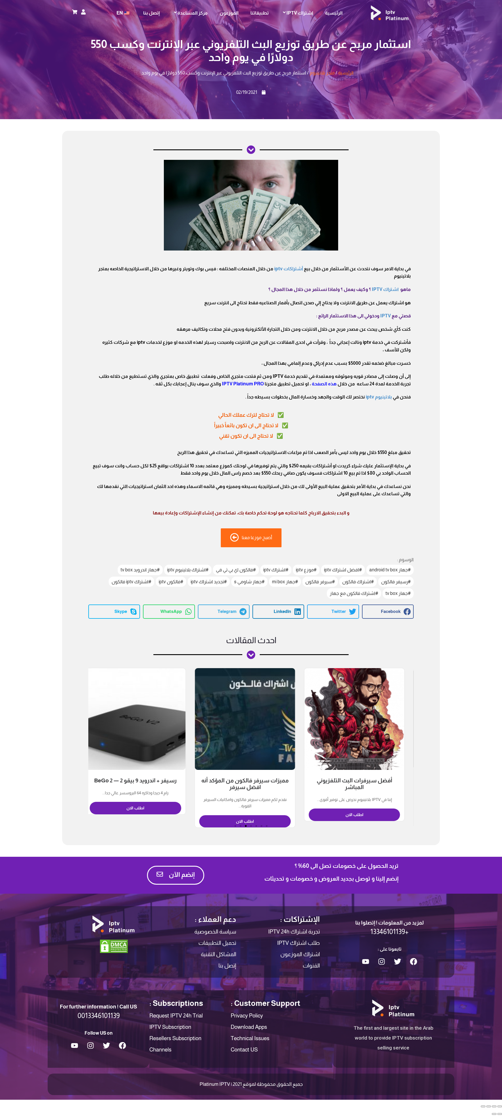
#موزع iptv (306, 569)
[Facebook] (413, 961)
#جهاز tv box (398, 593)
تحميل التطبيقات (217, 943)
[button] (388, 611)
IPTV (385, 315)
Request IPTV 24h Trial (176, 1016)
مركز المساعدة (193, 12)
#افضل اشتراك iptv (343, 569)
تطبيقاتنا (259, 12)
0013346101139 (99, 1016)
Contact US (244, 1050)
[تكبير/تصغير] (483, 1106)
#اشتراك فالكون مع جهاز (354, 593)
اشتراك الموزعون (300, 954)
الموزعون (229, 12)
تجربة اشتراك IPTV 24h (294, 932)
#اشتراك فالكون (358, 581)
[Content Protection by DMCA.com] (113, 946)
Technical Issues (250, 1038)
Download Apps (249, 1027)
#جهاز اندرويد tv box (140, 569)
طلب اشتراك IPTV (298, 943)
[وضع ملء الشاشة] (488, 1106)
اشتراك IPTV (299, 12)
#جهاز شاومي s (249, 581)
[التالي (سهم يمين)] (494, 1114)
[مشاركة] (494, 1106)
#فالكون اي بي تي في (236, 569)
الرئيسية (334, 12)
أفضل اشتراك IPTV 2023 (141, 780)
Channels (160, 1050)
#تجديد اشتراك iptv (209, 581)
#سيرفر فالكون (320, 581)
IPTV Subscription (170, 1027)
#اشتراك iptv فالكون (131, 581)
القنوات (311, 966)
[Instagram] (381, 961)
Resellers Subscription (175, 1038)
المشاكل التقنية (218, 954)
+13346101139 (389, 932)
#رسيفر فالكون (396, 581)
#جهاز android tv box (390, 569)
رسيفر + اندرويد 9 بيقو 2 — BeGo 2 (251, 780)
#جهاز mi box (285, 581)
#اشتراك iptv (275, 569)
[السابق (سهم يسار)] (499, 1114)
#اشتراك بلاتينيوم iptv (188, 569)
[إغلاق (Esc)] (499, 1106)
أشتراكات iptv (288, 268)
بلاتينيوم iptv (379, 396)
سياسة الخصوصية (215, 932)
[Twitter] (397, 961)
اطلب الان (361, 821)
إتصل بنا (151, 12)
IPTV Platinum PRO (243, 383)
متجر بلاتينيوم (322, 72)
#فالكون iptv (171, 581)
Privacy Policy (247, 1016)
